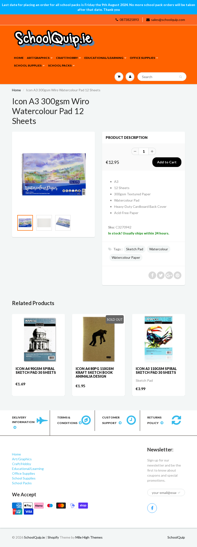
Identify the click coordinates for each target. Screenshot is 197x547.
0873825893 (129, 20)
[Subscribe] (179, 493)
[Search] (180, 77)
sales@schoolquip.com (168, 20)
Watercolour (158, 249)
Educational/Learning (103, 58)
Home (19, 58)
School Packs (60, 65)
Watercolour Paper (126, 257)
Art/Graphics (38, 58)
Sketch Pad (134, 249)
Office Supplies (142, 58)
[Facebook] (152, 508)
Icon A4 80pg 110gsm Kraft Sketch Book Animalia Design (95, 372)
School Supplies (28, 65)
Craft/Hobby (67, 58)
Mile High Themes (89, 537)
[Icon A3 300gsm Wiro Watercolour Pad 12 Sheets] (53, 174)
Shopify (53, 537)
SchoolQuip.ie (34, 537)
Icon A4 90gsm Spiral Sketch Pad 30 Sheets (36, 371)
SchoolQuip (176, 537)
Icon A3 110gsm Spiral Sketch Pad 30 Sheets (156, 371)
